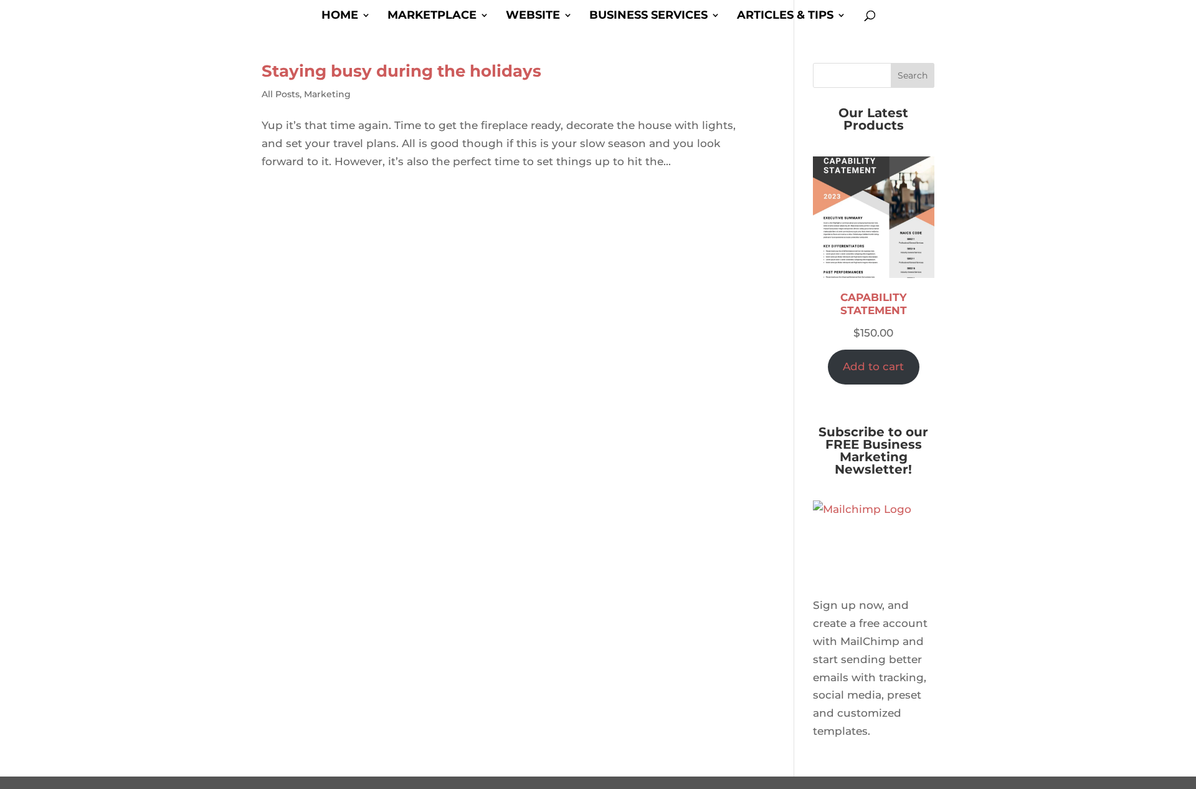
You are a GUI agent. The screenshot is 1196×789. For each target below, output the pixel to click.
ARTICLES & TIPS (785, 16)
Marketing (327, 94)
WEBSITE (533, 16)
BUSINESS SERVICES (648, 16)
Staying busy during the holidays (401, 71)
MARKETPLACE (432, 16)
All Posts (281, 94)
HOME (339, 16)
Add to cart (873, 366)
